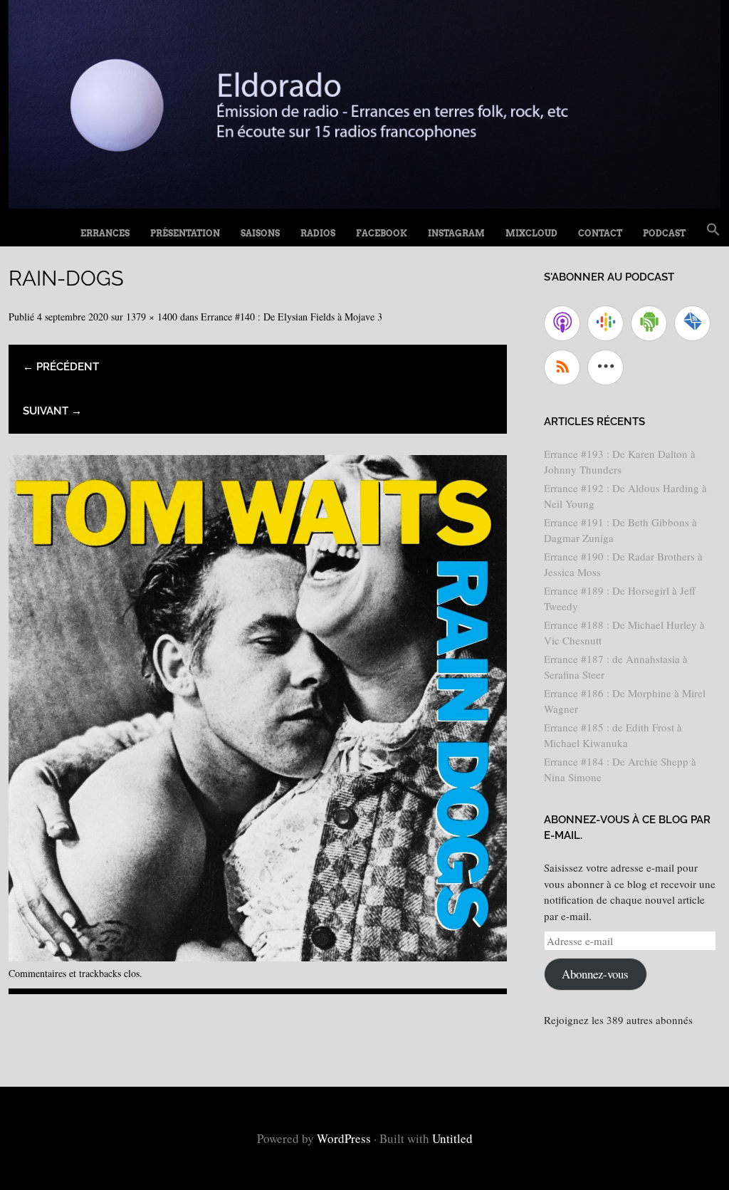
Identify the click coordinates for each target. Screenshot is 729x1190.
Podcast (664, 233)
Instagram (456, 233)
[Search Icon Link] (713, 230)
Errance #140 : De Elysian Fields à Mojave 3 (291, 316)
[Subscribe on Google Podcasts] (605, 323)
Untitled (452, 1138)
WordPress (344, 1138)
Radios (317, 233)
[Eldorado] (364, 203)
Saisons (260, 233)
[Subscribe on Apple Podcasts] (562, 323)
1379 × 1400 (151, 316)
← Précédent (61, 366)
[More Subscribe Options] (605, 367)
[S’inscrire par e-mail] (692, 323)
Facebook (381, 233)
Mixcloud (531, 233)
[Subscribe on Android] (649, 323)
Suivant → (52, 411)
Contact (600, 233)
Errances (105, 233)
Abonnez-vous (595, 974)
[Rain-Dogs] (258, 956)
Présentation (185, 233)
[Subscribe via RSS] (562, 367)
